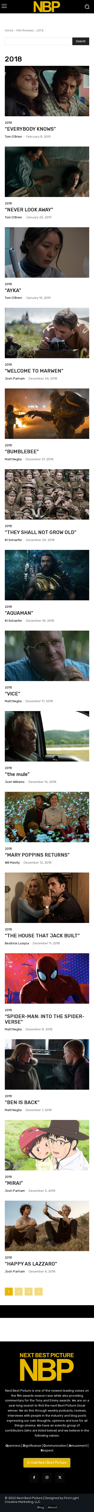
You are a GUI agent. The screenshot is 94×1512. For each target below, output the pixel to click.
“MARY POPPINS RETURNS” (37, 855)
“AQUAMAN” (19, 613)
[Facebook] (34, 1477)
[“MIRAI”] (47, 1145)
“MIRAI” (14, 1183)
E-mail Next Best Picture (47, 1463)
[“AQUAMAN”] (47, 575)
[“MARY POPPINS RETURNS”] (47, 817)
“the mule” (17, 774)
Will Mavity (12, 862)
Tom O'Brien (13, 136)
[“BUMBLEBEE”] (47, 413)
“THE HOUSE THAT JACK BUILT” (42, 936)
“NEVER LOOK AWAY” (29, 210)
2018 (8, 122)
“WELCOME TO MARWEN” (34, 371)
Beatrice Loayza (17, 943)
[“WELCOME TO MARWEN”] (47, 333)
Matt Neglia (13, 459)
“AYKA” (13, 290)
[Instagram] (47, 1477)
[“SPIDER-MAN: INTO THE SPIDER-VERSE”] (47, 978)
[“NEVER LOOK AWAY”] (47, 172)
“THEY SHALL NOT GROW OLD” (40, 532)
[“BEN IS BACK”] (47, 1064)
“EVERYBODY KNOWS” (30, 129)
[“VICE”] (47, 656)
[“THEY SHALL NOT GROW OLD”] (47, 494)
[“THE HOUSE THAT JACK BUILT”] (47, 898)
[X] (60, 1477)
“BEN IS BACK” (22, 1102)
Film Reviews (25, 30)
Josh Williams (15, 782)
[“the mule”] (47, 736)
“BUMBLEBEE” (22, 452)
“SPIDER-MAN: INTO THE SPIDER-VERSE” (44, 1019)
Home (9, 30)
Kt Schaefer (13, 540)
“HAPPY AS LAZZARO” (31, 1264)
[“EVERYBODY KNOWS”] (47, 91)
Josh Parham (15, 378)
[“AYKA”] (47, 252)
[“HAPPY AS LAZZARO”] (47, 1226)
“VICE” (12, 694)
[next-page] (38, 1292)
